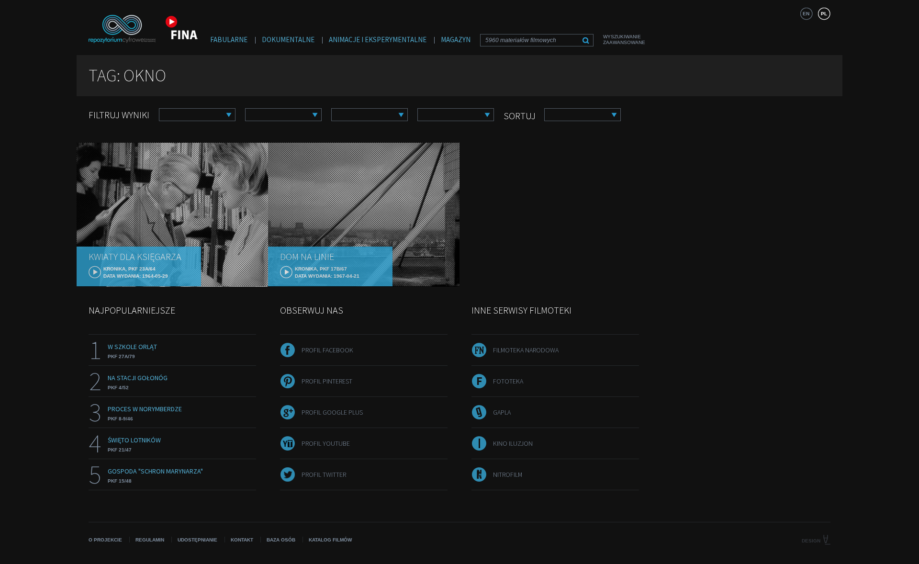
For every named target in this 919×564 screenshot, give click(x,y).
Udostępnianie (197, 539)
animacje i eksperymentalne (377, 39)
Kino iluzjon (513, 443)
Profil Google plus (332, 412)
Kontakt (242, 539)
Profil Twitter (324, 474)
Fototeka (508, 381)
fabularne (228, 39)
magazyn (456, 39)
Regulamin (149, 539)
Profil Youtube (326, 443)
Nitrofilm (507, 474)
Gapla (502, 412)
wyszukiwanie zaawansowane (624, 39)
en (806, 13)
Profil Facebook (327, 350)
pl (824, 13)
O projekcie (105, 539)
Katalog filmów (330, 539)
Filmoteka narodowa (526, 350)
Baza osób (281, 539)
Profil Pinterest (327, 381)
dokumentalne (288, 39)
